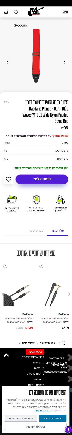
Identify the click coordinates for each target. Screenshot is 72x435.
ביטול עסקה (35, 352)
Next (7, 62)
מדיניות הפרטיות (43, 410)
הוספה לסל (42, 179)
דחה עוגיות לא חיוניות (21, 418)
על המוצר (57, 230)
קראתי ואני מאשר (52, 418)
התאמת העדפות (35, 426)
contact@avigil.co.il (56, 372)
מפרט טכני (36, 230)
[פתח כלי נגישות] (68, 430)
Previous (64, 62)
